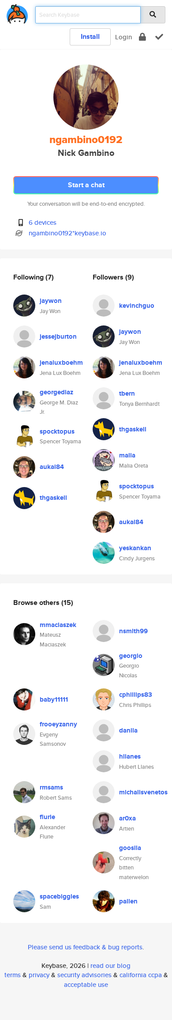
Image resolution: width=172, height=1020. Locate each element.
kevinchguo (136, 305)
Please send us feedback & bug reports (85, 947)
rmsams (51, 787)
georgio (130, 656)
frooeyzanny (58, 724)
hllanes (130, 756)
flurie (47, 817)
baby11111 (54, 699)
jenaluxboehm (61, 362)
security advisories (84, 974)
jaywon (51, 301)
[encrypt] (142, 36)
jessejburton (58, 336)
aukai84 (52, 467)
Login (123, 37)
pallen (128, 901)
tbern (127, 393)
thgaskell (53, 497)
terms (12, 974)
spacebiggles (59, 896)
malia (127, 455)
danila (128, 730)
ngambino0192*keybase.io (67, 233)
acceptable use (86, 984)
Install (90, 36)
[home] (17, 12)
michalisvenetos (143, 792)
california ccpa (141, 974)
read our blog (110, 965)
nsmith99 (133, 631)
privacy (39, 974)
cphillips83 (135, 694)
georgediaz (56, 392)
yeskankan (135, 548)
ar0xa (127, 818)
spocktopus (57, 431)
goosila (130, 848)
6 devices (42, 222)
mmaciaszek (58, 625)
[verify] (159, 36)
